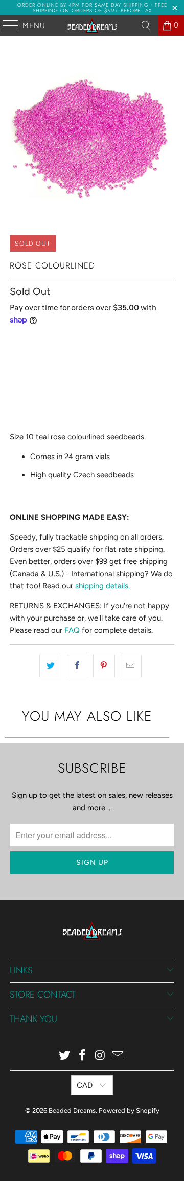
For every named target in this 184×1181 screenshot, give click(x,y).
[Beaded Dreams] (92, 25)
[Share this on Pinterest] (104, 666)
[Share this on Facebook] (77, 666)
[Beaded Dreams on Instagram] (100, 1055)
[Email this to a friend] (131, 666)
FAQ (72, 630)
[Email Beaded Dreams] (118, 1055)
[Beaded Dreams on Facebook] (82, 1055)
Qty (15, 341)
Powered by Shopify (129, 1110)
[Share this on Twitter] (50, 666)
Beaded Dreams (72, 1110)
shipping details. (102, 585)
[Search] (146, 25)
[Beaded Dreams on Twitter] (65, 1055)
